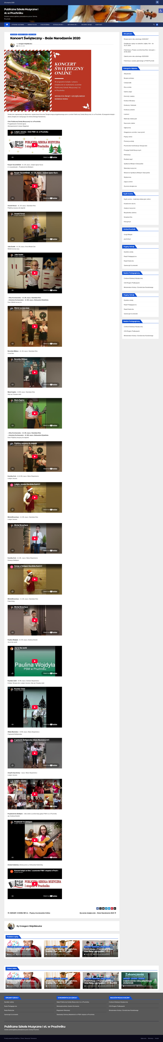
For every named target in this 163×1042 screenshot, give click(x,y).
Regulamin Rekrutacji (63, 1010)
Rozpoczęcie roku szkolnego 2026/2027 (21, 950)
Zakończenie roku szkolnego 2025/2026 (136, 56)
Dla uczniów (128, 87)
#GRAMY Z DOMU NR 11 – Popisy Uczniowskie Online (29, 913)
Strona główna (18, 24)
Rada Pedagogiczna (130, 256)
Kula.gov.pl (127, 221)
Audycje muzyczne (129, 208)
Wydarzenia (26, 946)
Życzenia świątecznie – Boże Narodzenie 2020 (97, 913)
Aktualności (14, 34)
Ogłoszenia (44, 24)
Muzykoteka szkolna (130, 212)
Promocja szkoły (129, 141)
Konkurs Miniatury (129, 100)
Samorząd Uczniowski (131, 265)
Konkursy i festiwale (130, 105)
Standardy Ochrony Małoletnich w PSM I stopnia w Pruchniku (75, 1014)
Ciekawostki (127, 82)
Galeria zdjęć (86, 24)
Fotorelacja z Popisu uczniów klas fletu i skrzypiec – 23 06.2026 (98, 951)
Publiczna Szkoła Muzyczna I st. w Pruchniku (34, 1026)
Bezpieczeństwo (129, 78)
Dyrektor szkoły (128, 252)
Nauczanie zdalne (129, 123)
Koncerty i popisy (22, 34)
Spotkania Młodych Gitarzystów (133, 163)
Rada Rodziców (129, 261)
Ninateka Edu (128, 217)
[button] (161, 10)
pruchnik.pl (127, 239)
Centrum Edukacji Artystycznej (133, 278)
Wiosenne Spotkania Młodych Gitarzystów (137, 172)
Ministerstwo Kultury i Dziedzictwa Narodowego (138, 287)
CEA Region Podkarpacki (132, 283)
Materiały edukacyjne (130, 118)
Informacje (72, 24)
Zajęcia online (128, 181)
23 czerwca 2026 (130, 986)
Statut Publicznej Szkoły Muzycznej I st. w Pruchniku (73, 1002)
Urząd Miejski (128, 234)
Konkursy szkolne (129, 109)
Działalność (58, 24)
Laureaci (126, 114)
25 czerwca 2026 (91, 986)
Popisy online (32, 34)
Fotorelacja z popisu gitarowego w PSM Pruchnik (139, 61)
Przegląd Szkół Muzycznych (132, 150)
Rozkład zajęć (128, 159)
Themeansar (33, 1038)
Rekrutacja (32, 24)
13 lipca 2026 (51, 986)
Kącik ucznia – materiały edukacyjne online (137, 199)
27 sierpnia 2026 (14, 986)
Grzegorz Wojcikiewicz (25, 43)
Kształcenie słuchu (130, 203)
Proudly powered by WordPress (12, 1038)
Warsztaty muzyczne (130, 168)
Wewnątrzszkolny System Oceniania (68, 1006)
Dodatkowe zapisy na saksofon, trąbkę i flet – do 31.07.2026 (61, 950)
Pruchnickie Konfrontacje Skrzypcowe (135, 145)
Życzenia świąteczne (130, 186)
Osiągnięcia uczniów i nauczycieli (134, 132)
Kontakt (99, 24)
